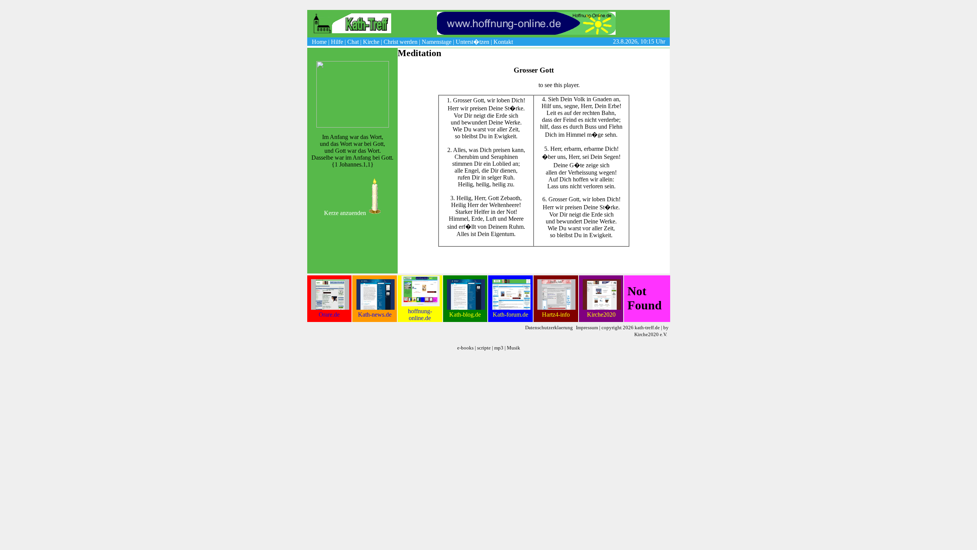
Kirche (371, 42)
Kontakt (503, 42)
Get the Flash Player (512, 85)
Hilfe (337, 42)
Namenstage (436, 42)
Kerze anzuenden (345, 213)
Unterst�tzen (472, 42)
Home (319, 42)
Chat (353, 42)
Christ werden (401, 42)
